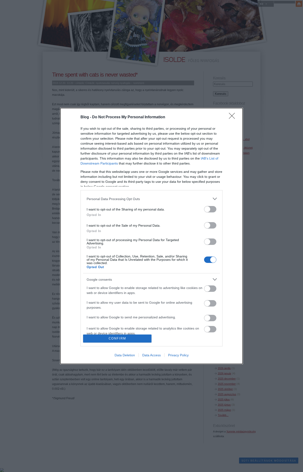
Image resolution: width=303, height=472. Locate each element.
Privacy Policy (178, 355)
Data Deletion (125, 355)
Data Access (151, 355)
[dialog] (151, 236)
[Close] (233, 117)
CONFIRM (117, 338)
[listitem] (151, 198)
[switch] (210, 209)
